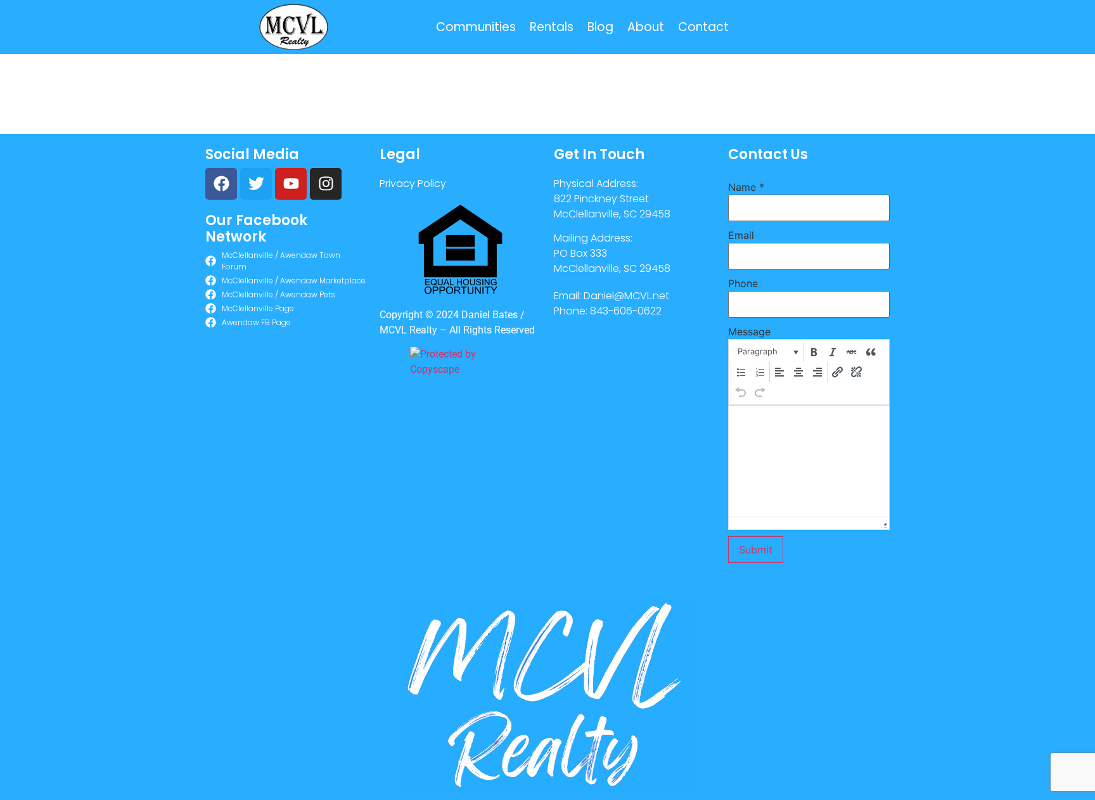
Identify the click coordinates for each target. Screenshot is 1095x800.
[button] (767, 351)
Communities (476, 26)
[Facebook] (221, 184)
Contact (703, 26)
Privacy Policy (413, 183)
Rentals (551, 26)
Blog (600, 26)
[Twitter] (256, 184)
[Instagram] (326, 184)
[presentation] (767, 351)
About (645, 26)
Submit (755, 549)
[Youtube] (291, 184)
